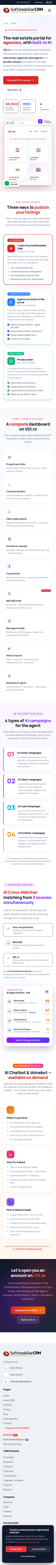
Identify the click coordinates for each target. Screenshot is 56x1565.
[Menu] (49, 10)
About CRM (9, 1400)
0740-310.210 (25, 2)
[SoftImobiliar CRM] (23, 10)
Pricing (6, 1409)
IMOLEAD (10, 1434)
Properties (8, 1457)
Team (6, 1506)
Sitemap (7, 1516)
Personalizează (28, 1556)
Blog (5, 1414)
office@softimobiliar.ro (21, 1381)
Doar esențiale (39, 1549)
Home (5, 23)
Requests (8, 1461)
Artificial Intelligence (15, 1439)
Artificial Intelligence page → (30, 1249)
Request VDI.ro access (19, 80)
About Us (8, 1502)
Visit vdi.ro (12, 89)
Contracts (8, 1471)
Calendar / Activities (13, 1480)
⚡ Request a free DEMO (16, 1427)
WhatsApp (39, 2)
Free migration (10, 1418)
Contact (7, 1423)
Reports (7, 1489)
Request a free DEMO (26, 1310)
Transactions (10, 1475)
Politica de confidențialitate (28, 1542)
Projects (7, 1484)
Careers (7, 1511)
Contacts (8, 1466)
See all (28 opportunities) (28, 1040)
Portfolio (7, 1404)
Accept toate (16, 1549)
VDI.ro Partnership (12, 1444)
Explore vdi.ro (28, 1319)
